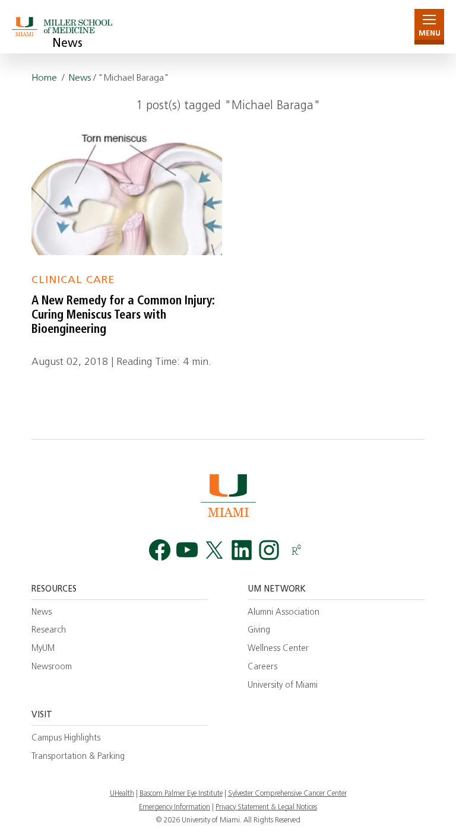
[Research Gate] (296, 550)
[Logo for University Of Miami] (227, 495)
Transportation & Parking (78, 756)
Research (48, 630)
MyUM (43, 648)
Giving (259, 630)
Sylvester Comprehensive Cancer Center (287, 793)
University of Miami (283, 685)
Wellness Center (278, 648)
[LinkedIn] (241, 550)
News (67, 44)
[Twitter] (214, 550)
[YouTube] (187, 550)
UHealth (122, 793)
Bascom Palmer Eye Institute (181, 793)
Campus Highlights (65, 738)
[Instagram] (269, 550)
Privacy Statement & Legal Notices (266, 807)
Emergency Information (174, 807)
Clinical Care (73, 280)
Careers (262, 667)
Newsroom (51, 667)
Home (44, 78)
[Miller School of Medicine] (64, 26)
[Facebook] (159, 550)
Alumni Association (283, 612)
